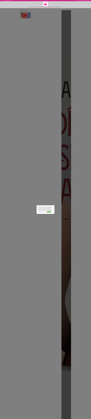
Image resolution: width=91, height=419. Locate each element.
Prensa (89, 0)
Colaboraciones (83, 0)
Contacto (86, 0)
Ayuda (79, 0)
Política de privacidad (49, 210)
